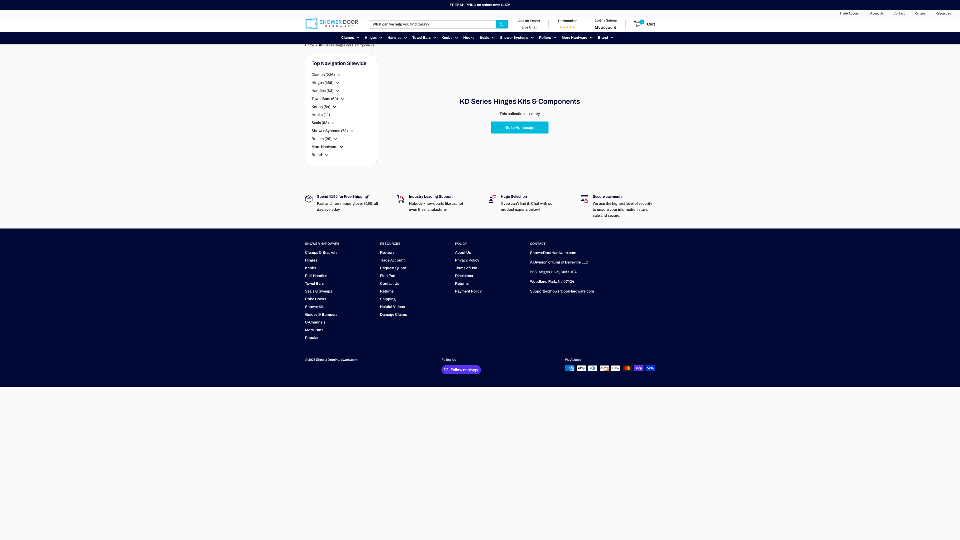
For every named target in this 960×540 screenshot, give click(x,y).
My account (605, 27)
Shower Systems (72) (330, 131)
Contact (899, 13)
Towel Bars (421, 38)
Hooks (468, 38)
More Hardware (574, 38)
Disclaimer (464, 276)
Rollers (545, 38)
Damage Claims (393, 314)
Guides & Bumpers (321, 314)
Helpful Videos (392, 307)
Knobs (447, 38)
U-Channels (315, 322)
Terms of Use (466, 268)
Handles (395, 38)
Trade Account (850, 13)
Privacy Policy (467, 260)
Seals (484, 38)
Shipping (388, 299)
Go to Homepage (519, 128)
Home (309, 45)
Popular (311, 338)
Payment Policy (468, 291)
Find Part (388, 276)
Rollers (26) (322, 139)
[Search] (502, 24)
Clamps (347, 38)
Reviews (387, 252)
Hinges (371, 38)
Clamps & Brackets (321, 252)
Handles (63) (323, 91)
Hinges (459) (323, 83)
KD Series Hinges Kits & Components (346, 45)
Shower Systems (514, 38)
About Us (877, 13)
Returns (920, 13)
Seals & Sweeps (318, 291)
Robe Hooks (315, 299)
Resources (943, 13)
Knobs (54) (321, 107)
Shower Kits (315, 307)
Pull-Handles (316, 276)
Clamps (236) (324, 75)
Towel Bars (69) (325, 99)
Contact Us (389, 284)
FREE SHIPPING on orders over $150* (480, 5)
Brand (603, 38)
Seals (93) (321, 123)
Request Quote (393, 268)
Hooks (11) (321, 115)
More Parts (314, 330)
